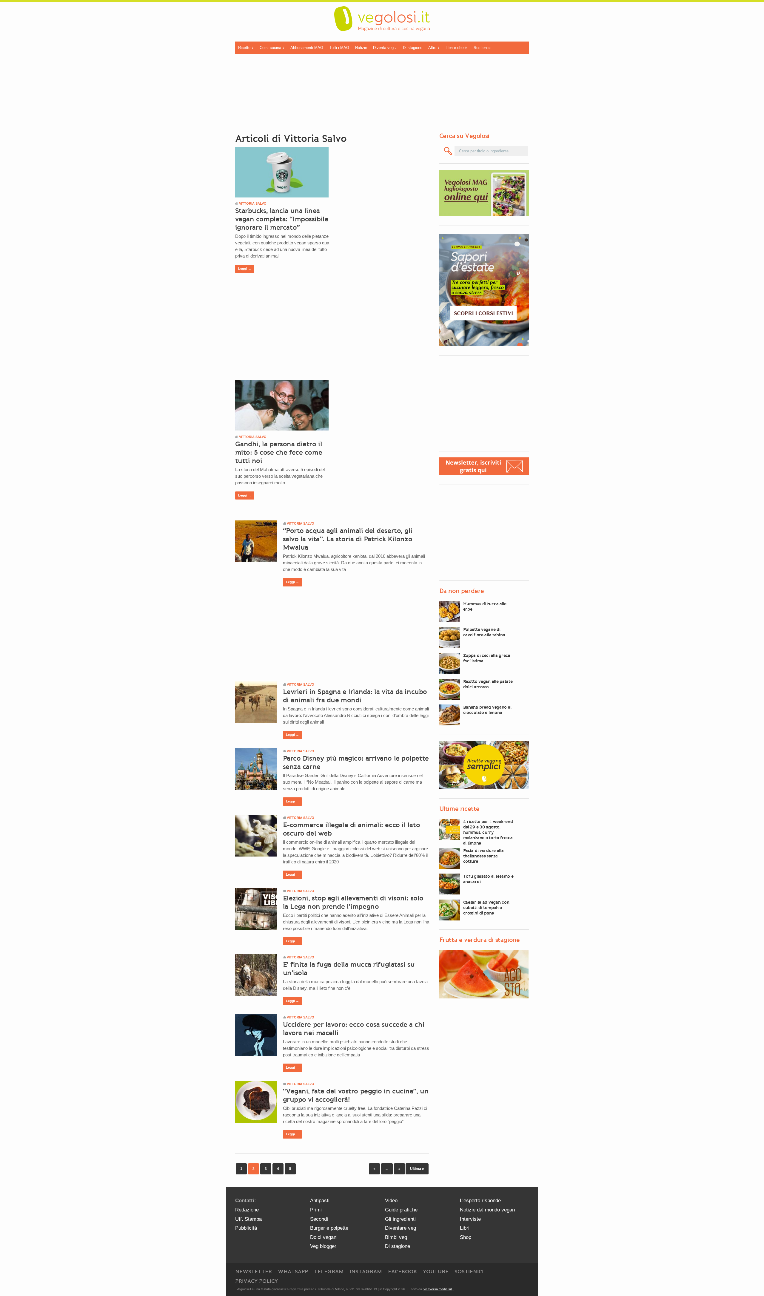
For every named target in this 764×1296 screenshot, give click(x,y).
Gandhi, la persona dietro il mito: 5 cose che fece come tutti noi (278, 452)
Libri (464, 1228)
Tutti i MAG (339, 47)
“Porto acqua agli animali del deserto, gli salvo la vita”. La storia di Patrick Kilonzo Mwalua (348, 539)
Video (391, 1200)
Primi (316, 1210)
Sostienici (482, 47)
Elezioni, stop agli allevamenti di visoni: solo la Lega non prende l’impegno (353, 902)
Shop (465, 1237)
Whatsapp (293, 1271)
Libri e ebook (457, 47)
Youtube (436, 1271)
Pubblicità (246, 1228)
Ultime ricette (459, 809)
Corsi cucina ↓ (272, 47)
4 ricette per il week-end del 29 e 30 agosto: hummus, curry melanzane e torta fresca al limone (488, 832)
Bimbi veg (396, 1237)
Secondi (319, 1219)
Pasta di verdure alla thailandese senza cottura (483, 856)
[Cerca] (448, 151)
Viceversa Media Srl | (438, 1289)
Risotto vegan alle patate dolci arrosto (488, 684)
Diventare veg (400, 1228)
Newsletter (253, 1271)
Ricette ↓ (246, 47)
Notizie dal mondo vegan (487, 1210)
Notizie (361, 47)
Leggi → (244, 268)
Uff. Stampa (248, 1219)
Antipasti (319, 1200)
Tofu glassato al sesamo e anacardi (488, 879)
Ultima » (417, 1169)
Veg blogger (323, 1246)
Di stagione (412, 47)
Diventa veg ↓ (385, 47)
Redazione (247, 1210)
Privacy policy (256, 1281)
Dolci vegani (324, 1237)
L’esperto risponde (480, 1200)
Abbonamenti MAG (306, 47)
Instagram (366, 1271)
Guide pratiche (401, 1210)
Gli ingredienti (400, 1219)
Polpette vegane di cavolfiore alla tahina (484, 632)
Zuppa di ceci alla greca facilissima (486, 658)
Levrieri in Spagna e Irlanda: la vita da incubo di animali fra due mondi (355, 695)
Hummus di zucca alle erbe (484, 606)
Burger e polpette (329, 1228)
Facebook (402, 1271)
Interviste (470, 1219)
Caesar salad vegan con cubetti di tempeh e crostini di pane (486, 908)
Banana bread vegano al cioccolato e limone (487, 709)
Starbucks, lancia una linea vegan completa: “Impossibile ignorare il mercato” (282, 219)
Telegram (329, 1271)
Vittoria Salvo (253, 203)
